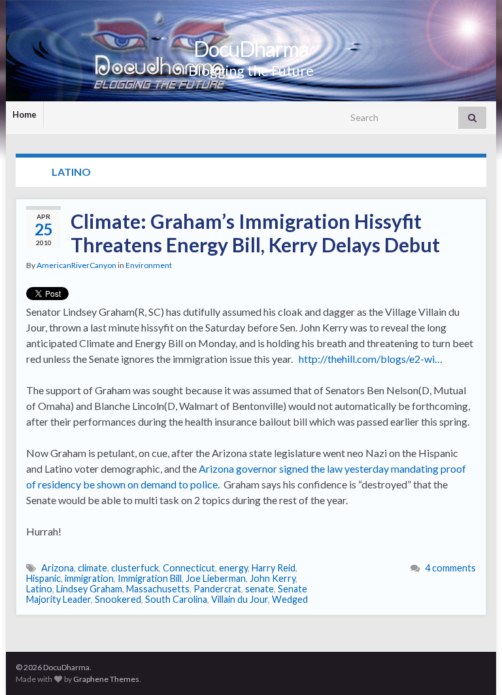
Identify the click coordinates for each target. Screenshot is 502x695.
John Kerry (272, 578)
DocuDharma (251, 48)
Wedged (290, 599)
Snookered (118, 599)
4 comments (450, 567)
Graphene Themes (106, 679)
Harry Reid (273, 567)
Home (24, 114)
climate (92, 567)
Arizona (57, 567)
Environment (149, 265)
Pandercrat (217, 588)
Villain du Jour (239, 599)
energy (233, 567)
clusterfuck (135, 567)
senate (259, 588)
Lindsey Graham (89, 588)
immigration (89, 578)
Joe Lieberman (216, 578)
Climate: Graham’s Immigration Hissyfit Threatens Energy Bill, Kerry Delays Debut (255, 232)
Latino (39, 588)
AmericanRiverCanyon (76, 265)
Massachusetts (158, 588)
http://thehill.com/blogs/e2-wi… (371, 358)
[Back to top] (472, 665)
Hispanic (43, 578)
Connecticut (189, 567)
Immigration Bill (150, 578)
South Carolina (176, 599)
